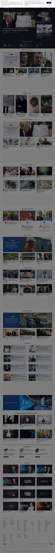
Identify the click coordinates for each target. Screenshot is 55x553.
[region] (27, 4)
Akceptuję (49, 2)
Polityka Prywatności (3, 6)
